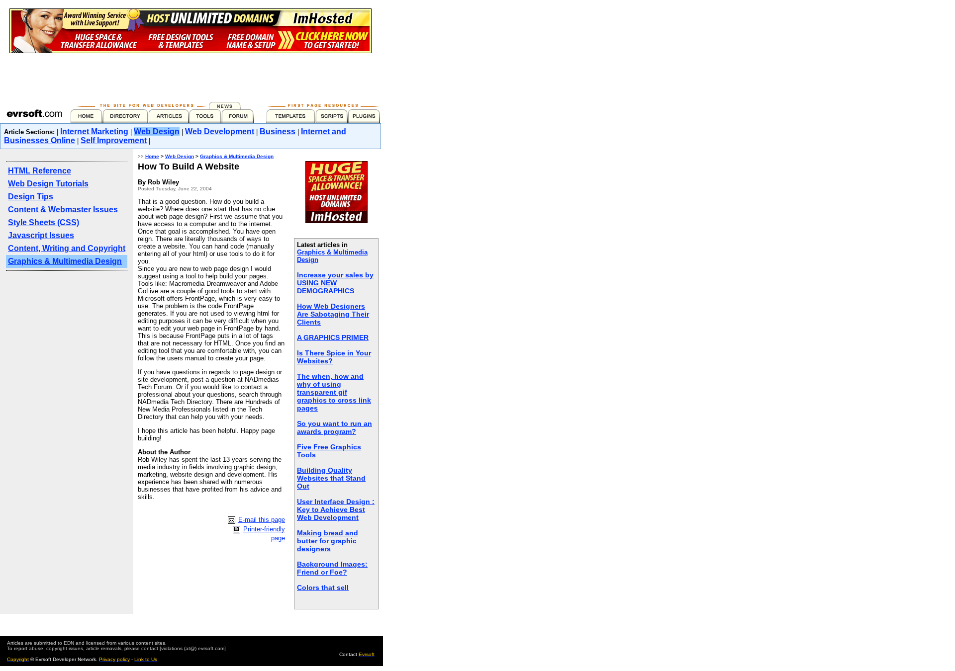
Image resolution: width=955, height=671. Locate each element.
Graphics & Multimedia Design (65, 261)
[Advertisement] (190, 75)
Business (277, 131)
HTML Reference (39, 171)
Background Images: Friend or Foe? (332, 568)
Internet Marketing (94, 131)
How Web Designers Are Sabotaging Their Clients (333, 314)
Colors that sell (323, 587)
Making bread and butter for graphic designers (327, 541)
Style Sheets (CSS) (43, 222)
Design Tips (30, 196)
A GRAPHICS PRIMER (333, 337)
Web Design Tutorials (48, 183)
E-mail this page (261, 519)
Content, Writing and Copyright (66, 248)
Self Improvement (114, 140)
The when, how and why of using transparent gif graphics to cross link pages (334, 392)
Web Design (157, 131)
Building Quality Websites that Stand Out (331, 478)
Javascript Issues (41, 235)
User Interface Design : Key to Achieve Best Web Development (336, 509)
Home (152, 156)
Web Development (219, 131)
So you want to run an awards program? (334, 427)
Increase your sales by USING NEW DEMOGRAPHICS (335, 283)
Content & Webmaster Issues (63, 209)
